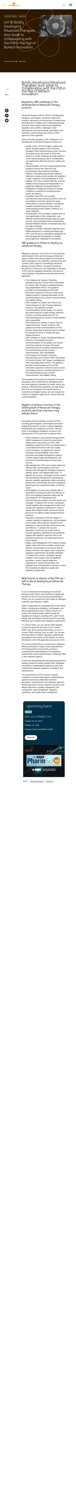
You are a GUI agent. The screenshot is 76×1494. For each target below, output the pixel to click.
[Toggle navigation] (70, 4)
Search (63, 4)
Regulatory (22, 16)
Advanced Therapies (11, 16)
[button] (7, 110)
